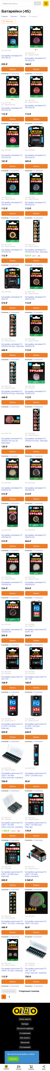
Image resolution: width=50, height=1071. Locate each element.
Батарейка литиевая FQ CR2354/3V (11, 536)
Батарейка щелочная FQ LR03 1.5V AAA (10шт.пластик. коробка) (12, 775)
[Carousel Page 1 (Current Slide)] (35, 49)
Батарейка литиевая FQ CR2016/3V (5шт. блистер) (12, 345)
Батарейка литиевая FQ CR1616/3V (11, 203)
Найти (37, 3)
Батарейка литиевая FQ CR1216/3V (11, 109)
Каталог (14, 16)
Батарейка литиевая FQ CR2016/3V (35, 298)
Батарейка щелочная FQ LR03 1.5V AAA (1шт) (35, 774)
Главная (4, 16)
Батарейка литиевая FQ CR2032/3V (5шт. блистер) (36, 439)
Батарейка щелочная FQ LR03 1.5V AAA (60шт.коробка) (35, 874)
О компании (25, 1033)
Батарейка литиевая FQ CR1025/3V (35, 59)
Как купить (25, 1038)
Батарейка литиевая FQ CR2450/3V (35, 583)
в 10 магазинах (14, 312)
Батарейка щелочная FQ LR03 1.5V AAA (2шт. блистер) (35, 825)
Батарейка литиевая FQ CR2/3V (11, 298)
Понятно (13, 1059)
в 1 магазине (13, 456)
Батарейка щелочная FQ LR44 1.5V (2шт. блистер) (12, 969)
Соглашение (25, 1047)
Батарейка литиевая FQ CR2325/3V (11, 489)
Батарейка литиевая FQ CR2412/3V (35, 536)
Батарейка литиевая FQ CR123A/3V (35, 156)
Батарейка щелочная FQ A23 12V (12, 678)
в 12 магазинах (38, 791)
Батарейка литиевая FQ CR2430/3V (11, 583)
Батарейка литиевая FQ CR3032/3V (11, 630)
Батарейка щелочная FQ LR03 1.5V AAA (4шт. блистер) (12, 874)
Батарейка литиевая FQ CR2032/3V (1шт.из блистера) (11, 440)
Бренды (25, 1024)
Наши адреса (25, 1019)
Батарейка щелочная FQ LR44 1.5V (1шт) (35, 922)
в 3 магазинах (37, 889)
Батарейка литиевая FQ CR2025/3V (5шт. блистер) (12, 392)
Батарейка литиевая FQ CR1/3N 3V (11, 57)
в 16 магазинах (14, 218)
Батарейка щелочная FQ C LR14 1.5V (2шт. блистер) (12, 726)
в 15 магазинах (14, 73)
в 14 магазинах (14, 265)
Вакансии (25, 1042)
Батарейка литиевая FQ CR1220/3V (35, 106)
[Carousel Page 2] (37, 49)
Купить (13, 69)
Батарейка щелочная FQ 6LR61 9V (35, 630)
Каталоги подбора (25, 1028)
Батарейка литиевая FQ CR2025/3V (35, 345)
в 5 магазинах (37, 937)
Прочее (23, 16)
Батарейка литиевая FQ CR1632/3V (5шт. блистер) (36, 251)
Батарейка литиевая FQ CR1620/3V (35, 203)
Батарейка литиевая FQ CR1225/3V (11, 156)
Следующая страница (29, 991)
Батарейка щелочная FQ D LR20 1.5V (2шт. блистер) (35, 726)
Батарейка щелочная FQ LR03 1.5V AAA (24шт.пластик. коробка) (12, 825)
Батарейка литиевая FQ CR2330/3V (35, 489)
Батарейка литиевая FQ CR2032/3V (35, 392)
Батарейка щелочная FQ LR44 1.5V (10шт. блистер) (12, 922)
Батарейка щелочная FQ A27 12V (35, 678)
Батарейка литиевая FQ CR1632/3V (11, 251)
